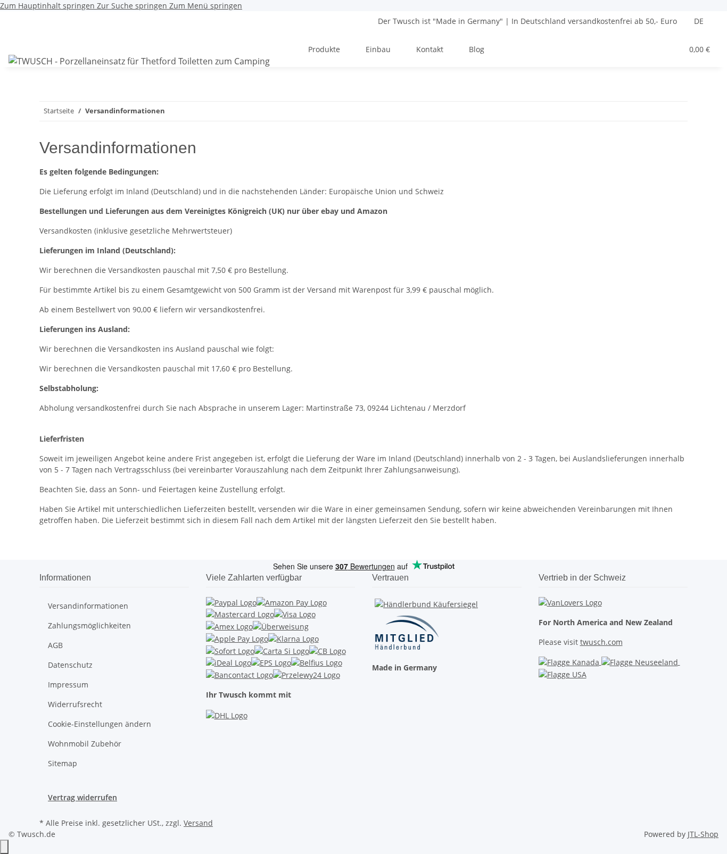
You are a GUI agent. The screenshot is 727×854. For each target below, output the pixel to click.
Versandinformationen (88, 606)
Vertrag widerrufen (82, 797)
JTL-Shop (703, 834)
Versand (198, 823)
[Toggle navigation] (22, 40)
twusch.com (601, 642)
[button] (653, 49)
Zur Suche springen (133, 6)
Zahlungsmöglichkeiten (89, 625)
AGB (55, 645)
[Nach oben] (4, 847)
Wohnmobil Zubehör (84, 744)
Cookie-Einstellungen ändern (99, 724)
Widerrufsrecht (75, 704)
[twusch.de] (139, 61)
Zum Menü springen (205, 6)
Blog (476, 49)
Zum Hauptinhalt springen (48, 6)
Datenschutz (70, 665)
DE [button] (700, 21)
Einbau (378, 49)
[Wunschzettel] (670, 49)
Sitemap (62, 763)
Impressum (68, 684)
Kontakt (429, 49)
